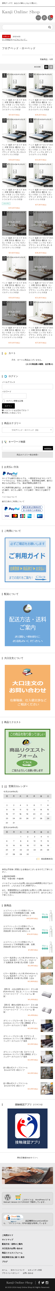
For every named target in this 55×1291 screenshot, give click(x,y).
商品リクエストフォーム (12, 1253)
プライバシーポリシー (10, 1273)
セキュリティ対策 (35, 1270)
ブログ (5, 1261)
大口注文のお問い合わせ (12, 1248)
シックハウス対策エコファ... (14, 40)
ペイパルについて (9, 497)
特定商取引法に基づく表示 (13, 1257)
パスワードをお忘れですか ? (16, 410)
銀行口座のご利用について (13, 501)
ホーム (4, 1270)
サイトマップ (7, 1240)
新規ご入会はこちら (12, 413)
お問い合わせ (28, 1273)
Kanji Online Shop (21, 12)
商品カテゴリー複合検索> (27, 455)
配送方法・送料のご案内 (12, 1244)
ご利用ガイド (7, 1235)
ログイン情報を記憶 (14, 401)
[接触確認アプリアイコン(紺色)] (27, 1147)
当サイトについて (18, 1270)
